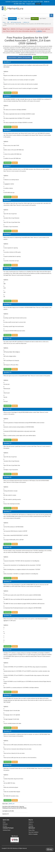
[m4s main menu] (3, 19)
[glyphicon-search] (51, 15)
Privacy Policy (32, 830)
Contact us (31, 822)
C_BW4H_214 (26, 22)
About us (31, 824)
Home (6, 18)
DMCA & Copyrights (33, 834)
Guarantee (31, 826)
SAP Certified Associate (16, 22)
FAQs (22, 18)
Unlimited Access (12, 18)
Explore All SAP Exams (40, 57)
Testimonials (27, 18)
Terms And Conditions (33, 832)
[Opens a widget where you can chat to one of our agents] (50, 849)
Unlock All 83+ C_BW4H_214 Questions (19, 57)
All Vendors (5, 824)
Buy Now (15, 92)
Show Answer (7, 92)
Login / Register (42, 18)
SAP (8, 22)
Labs (18, 18)
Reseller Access (35, 18)
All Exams (5, 826)
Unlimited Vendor (6, 830)
